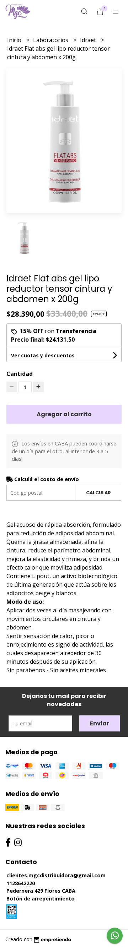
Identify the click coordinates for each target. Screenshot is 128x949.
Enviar (99, 723)
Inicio (15, 40)
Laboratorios (51, 40)
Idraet (88, 40)
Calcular (98, 493)
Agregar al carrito (64, 414)
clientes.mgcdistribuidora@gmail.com (56, 875)
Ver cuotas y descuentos (43, 355)
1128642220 (20, 883)
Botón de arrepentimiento (40, 898)
